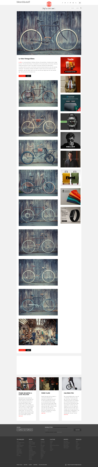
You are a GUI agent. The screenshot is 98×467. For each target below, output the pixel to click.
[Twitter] (65, 3)
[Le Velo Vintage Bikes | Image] (49, 33)
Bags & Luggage (32, 442)
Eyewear (30, 447)
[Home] (49, 4)
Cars (77, 442)
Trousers (30, 456)
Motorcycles (78, 447)
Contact (30, 464)
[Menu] (79, 3)
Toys (41, 458)
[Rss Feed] (76, 3)
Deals (30, 445)
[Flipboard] (70, 3)
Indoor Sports (66, 443)
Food (51, 443)
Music (51, 446)
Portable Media (19, 452)
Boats (77, 441)
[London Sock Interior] (71, 196)
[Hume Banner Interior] (71, 103)
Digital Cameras (20, 446)
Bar (41, 443)
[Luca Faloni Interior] (71, 159)
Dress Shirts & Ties (32, 446)
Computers (19, 443)
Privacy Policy (19, 464)
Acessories (31, 441)
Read (51, 447)
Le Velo (20, 62)
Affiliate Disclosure (43, 464)
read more (21, 416)
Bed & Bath (43, 445)
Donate (51, 441)
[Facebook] (62, 3)
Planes (77, 449)
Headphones (19, 449)
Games (42, 447)
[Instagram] (73, 3)
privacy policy (59, 432)
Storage (42, 455)
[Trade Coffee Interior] (71, 65)
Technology (20, 439)
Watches (30, 459)
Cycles (77, 445)
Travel (51, 450)
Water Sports (66, 447)
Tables (42, 456)
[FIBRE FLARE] (49, 383)
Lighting (42, 450)
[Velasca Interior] (71, 84)
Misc (77, 446)
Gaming (18, 447)
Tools (18, 454)
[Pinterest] (68, 3)
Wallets (30, 458)
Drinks (51, 442)
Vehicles (78, 439)
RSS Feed (25, 464)
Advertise (35, 464)
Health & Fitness (67, 442)
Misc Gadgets (19, 451)
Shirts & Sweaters (32, 451)
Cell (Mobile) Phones (20, 442)
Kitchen (42, 449)
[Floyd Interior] (71, 177)
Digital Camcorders (20, 445)
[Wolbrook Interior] (71, 121)
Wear (30, 439)
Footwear (30, 449)
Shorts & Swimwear (32, 452)
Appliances (43, 441)
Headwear (31, 450)
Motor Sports (66, 445)
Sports (66, 439)
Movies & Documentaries (54, 445)
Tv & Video (19, 455)
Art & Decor (43, 442)
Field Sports (66, 441)
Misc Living (43, 452)
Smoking (51, 449)
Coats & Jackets (32, 443)
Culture (52, 439)
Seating (42, 454)
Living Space (43, 451)
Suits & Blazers (31, 454)
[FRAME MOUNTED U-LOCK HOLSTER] (26, 383)
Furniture (42, 446)
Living (42, 439)
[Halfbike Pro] (71, 383)
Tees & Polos (31, 455)
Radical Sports (66, 446)
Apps (18, 441)
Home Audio (19, 450)
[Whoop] (71, 215)
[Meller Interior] (71, 140)
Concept (77, 443)
